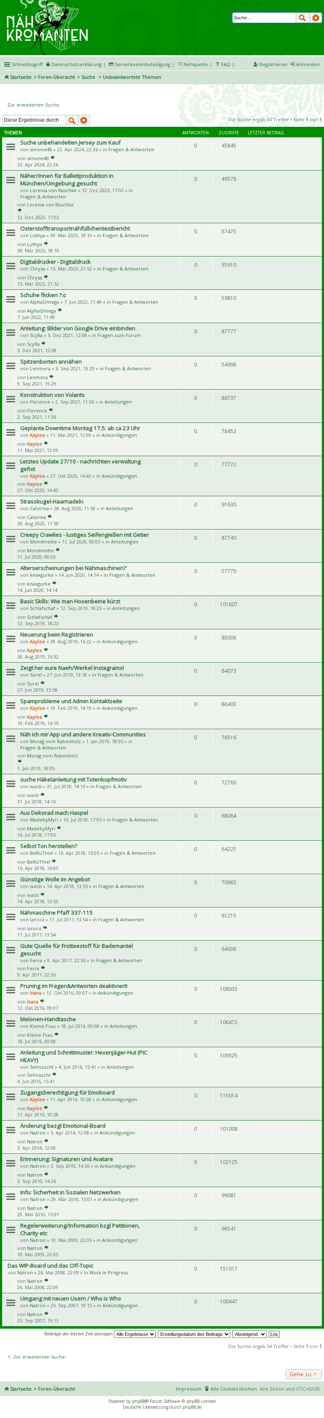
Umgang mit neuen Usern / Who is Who (70, 1298)
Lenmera (40, 368)
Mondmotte (43, 541)
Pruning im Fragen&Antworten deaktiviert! (73, 986)
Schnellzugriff (27, 64)
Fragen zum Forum (119, 335)
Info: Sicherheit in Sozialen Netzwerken (70, 1192)
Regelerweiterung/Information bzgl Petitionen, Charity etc (80, 1229)
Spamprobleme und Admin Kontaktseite (71, 701)
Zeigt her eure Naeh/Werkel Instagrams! (72, 668)
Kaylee (37, 435)
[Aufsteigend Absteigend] (249, 1333)
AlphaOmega (44, 302)
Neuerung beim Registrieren (56, 634)
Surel (36, 675)
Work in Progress (108, 1272)
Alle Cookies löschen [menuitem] (234, 1389)
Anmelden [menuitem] (308, 64)
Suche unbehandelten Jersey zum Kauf (70, 142)
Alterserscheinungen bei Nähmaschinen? (73, 568)
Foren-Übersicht (56, 77)
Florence (40, 402)
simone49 (41, 149)
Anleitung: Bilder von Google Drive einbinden (77, 328)
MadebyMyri (44, 819)
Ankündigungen (119, 435)
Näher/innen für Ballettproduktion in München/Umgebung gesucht (66, 179)
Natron (38, 1132)
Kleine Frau (43, 1026)
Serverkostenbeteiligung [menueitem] (142, 64)
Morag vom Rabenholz (55, 741)
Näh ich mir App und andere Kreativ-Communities (83, 734)
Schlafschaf (42, 608)
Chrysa (37, 268)
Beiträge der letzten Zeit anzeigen (79, 1333)
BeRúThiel (41, 853)
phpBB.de (192, 1407)
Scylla (36, 335)
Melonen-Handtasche (48, 1019)
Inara (35, 993)
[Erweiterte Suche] (316, 18)
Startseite (21, 77)
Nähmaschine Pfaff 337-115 (56, 912)
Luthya (37, 235)
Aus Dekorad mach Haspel (54, 812)
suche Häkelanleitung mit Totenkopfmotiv (73, 779)
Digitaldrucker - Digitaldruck (55, 261)
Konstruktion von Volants (52, 395)
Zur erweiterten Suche (33, 105)
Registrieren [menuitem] (273, 64)
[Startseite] (48, 3)
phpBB (138, 1401)
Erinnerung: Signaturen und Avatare (66, 1159)
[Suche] (303, 18)
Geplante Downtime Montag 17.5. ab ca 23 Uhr (80, 428)
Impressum (189, 1389)
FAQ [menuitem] (225, 64)
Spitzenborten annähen (51, 361)
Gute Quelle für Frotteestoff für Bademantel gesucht (76, 949)
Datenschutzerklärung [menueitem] (76, 64)
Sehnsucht (42, 1067)
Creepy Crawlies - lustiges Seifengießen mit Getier (84, 534)
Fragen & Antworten (131, 149)
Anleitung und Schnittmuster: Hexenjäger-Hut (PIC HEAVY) (83, 1056)
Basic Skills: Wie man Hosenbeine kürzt (70, 601)
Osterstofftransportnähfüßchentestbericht (75, 228)
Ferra (36, 960)
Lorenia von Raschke (53, 190)
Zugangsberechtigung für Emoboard (67, 1092)
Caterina (39, 508)
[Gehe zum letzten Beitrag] (52, 158)
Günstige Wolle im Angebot (55, 879)
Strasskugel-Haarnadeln (52, 501)
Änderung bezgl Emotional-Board (62, 1125)
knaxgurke (42, 575)
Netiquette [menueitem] (196, 64)
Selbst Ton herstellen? (48, 846)
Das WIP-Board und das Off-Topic (50, 1265)
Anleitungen (118, 402)
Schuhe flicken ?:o (43, 295)
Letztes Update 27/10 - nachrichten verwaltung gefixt (80, 465)
